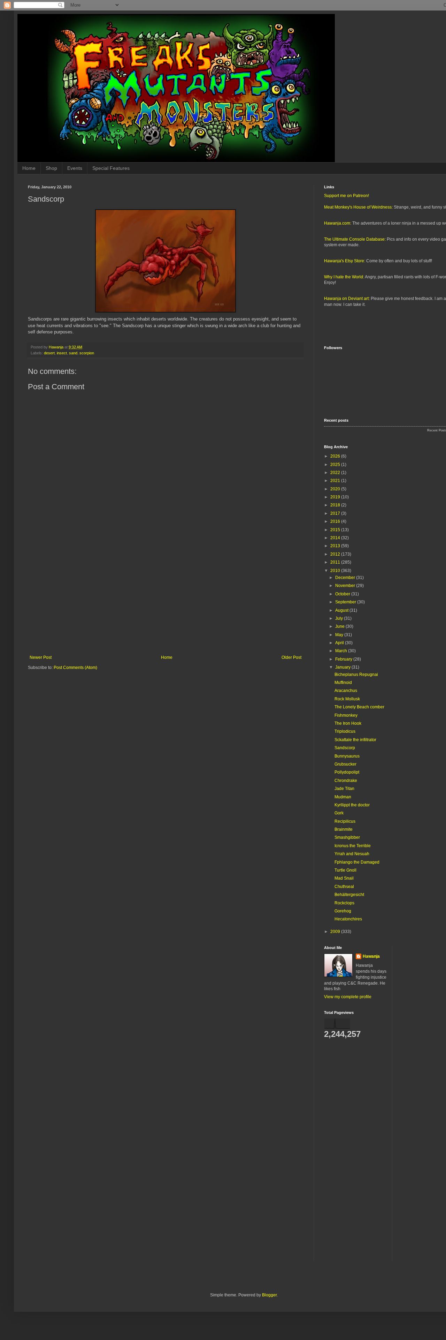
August (342, 610)
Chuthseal (344, 886)
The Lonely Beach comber (359, 707)
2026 (335, 456)
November (345, 585)
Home (29, 168)
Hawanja (371, 956)
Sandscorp (344, 747)
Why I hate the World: (344, 276)
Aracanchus (345, 690)
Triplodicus (344, 731)
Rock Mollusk (347, 699)
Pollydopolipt (346, 772)
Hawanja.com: (337, 223)
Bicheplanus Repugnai (356, 674)
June (340, 626)
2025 (335, 464)
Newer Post (41, 657)
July (339, 618)
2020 (335, 489)
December (345, 577)
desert (49, 353)
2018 (335, 505)
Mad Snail (344, 878)
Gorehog (342, 911)
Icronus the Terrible (352, 845)
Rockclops (344, 903)
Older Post (291, 657)
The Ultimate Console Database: (355, 239)
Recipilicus (344, 821)
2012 (335, 554)
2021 (335, 480)
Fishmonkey (345, 715)
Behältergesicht (349, 894)
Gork (339, 813)
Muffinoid (343, 682)
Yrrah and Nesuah (351, 853)
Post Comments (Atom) (75, 667)
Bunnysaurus (347, 756)
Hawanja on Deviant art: (347, 298)
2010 (335, 570)
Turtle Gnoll (345, 870)
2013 (335, 545)
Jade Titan (344, 788)
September (346, 602)
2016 (335, 521)
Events (74, 168)
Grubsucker (345, 764)
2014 (335, 537)
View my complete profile (347, 996)
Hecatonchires (348, 919)
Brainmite (343, 829)
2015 (335, 529)
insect (62, 353)
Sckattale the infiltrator (355, 739)
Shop (51, 168)
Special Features (111, 168)
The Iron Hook (347, 723)
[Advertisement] (165, 597)
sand (73, 353)
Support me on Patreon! (346, 195)
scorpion (86, 353)
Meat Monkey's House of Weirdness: (358, 207)
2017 (335, 513)
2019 (335, 497)
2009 (335, 931)
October (343, 594)
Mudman (342, 797)
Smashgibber (347, 837)
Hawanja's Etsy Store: (344, 260)
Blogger (269, 1295)
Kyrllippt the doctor (352, 805)
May (339, 634)
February (344, 659)
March (341, 650)
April (340, 642)
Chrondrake (345, 780)
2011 (335, 562)
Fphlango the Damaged (356, 862)
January (343, 667)
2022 (335, 472)
